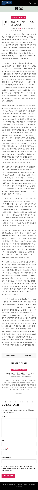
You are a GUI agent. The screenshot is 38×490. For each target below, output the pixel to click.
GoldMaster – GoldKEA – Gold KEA (18, 485)
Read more (19, 393)
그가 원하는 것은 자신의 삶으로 (19, 373)
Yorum (4, 416)
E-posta (5, 449)
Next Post (28, 355)
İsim (3, 440)
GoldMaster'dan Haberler (18, 17)
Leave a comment (29, 28)
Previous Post (10, 355)
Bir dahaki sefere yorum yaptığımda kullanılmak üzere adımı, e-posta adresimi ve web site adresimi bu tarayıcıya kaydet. (18, 469)
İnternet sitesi (6, 458)
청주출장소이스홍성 (23, 106)
